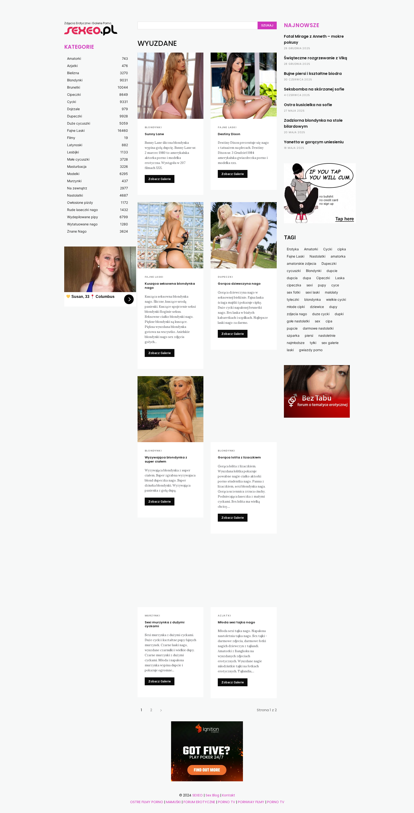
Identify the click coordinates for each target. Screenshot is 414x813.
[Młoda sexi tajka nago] (244, 574)
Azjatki (224, 615)
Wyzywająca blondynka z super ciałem (166, 459)
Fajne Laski (227, 127)
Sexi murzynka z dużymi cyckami (164, 624)
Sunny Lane (154, 134)
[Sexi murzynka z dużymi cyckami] (171, 574)
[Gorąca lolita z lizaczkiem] (244, 409)
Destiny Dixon (229, 134)
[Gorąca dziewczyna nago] (244, 235)
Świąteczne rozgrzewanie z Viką (315, 58)
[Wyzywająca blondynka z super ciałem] (171, 409)
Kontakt (228, 795)
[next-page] (161, 709)
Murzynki (152, 615)
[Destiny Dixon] (244, 86)
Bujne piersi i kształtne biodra (313, 73)
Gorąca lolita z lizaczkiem (239, 457)
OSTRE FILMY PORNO (146, 802)
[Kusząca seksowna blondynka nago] (171, 235)
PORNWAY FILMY (251, 802)
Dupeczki (225, 277)
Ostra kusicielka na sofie (308, 105)
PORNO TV (226, 802)
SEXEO (197, 795)
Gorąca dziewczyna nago (239, 283)
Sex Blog (212, 795)
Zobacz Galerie (159, 179)
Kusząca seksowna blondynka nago (170, 285)
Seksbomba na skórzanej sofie (314, 89)
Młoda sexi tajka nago (236, 622)
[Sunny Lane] (171, 86)
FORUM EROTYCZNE (199, 802)
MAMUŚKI (174, 802)
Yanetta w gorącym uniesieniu (314, 142)
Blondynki (153, 127)
